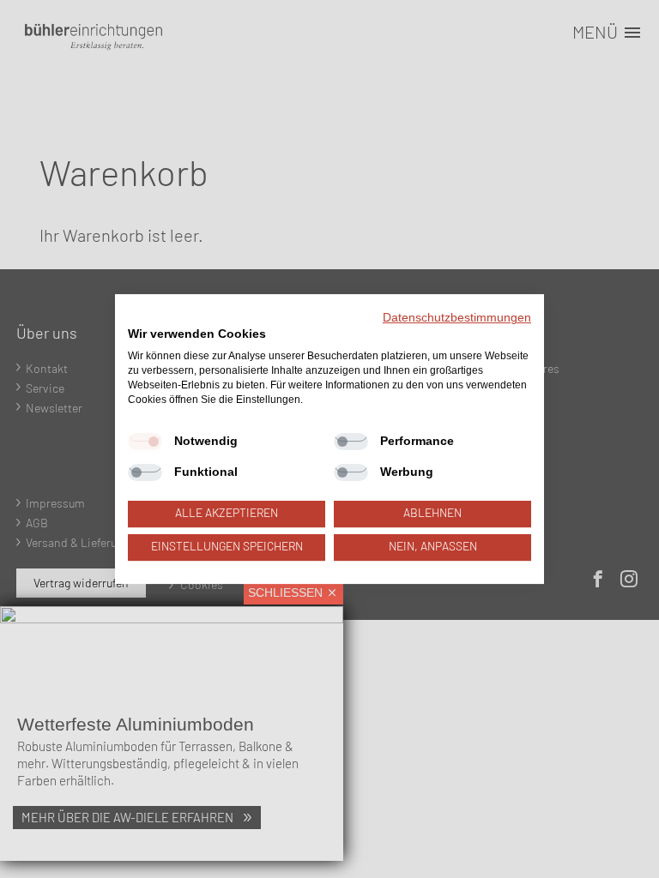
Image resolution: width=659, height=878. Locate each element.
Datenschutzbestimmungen (457, 317)
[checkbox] (145, 442)
